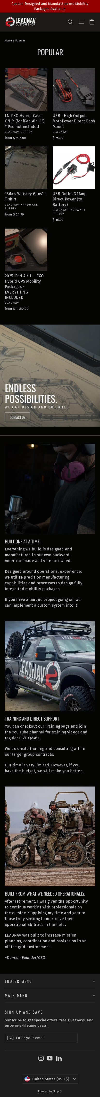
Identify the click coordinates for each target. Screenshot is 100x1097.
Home (8, 40)
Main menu (16, 995)
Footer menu (18, 981)
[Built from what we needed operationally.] (50, 836)
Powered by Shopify (50, 1091)
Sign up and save (24, 1011)
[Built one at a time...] (50, 489)
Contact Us (17, 417)
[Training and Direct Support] (50, 666)
